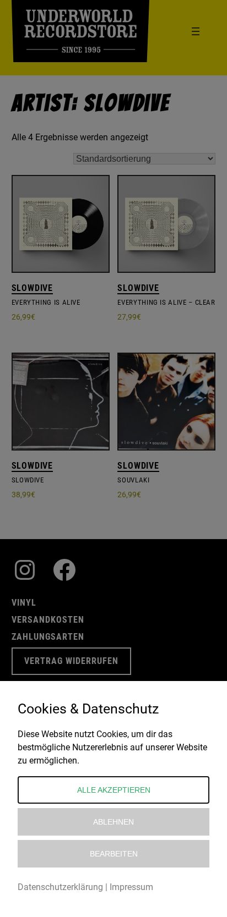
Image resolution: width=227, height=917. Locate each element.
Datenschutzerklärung (60, 887)
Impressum (131, 887)
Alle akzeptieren (113, 790)
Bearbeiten (114, 853)
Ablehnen (113, 821)
